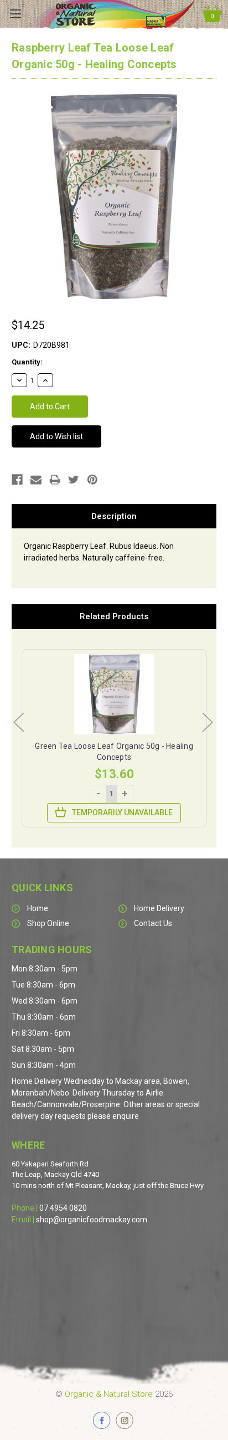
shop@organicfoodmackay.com (91, 1219)
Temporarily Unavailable (122, 812)
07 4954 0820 (63, 1208)
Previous (18, 721)
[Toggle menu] (15, 14)
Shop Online (48, 923)
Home (37, 908)
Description (114, 516)
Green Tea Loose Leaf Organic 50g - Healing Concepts (114, 752)
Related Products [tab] (114, 616)
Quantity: (27, 362)
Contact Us (153, 923)
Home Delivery (159, 908)
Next (207, 721)
